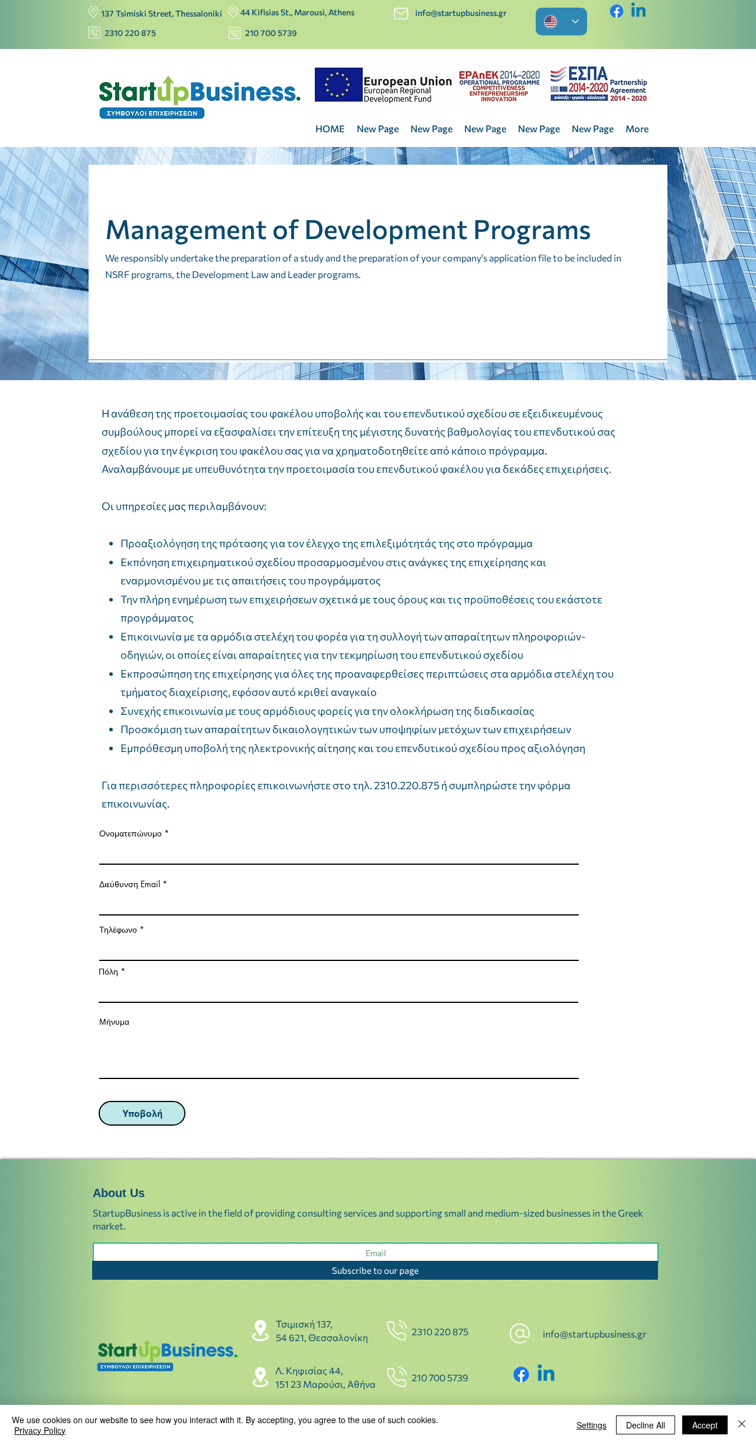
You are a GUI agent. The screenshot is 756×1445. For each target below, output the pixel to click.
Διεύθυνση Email (130, 884)
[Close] (742, 1425)
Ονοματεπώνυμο (131, 833)
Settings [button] (591, 1425)
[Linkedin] (638, 11)
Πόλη (108, 971)
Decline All (645, 1425)
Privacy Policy (40, 1430)
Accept (705, 1425)
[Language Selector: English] (561, 21)
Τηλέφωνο (118, 930)
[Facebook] (616, 11)
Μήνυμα (114, 1022)
